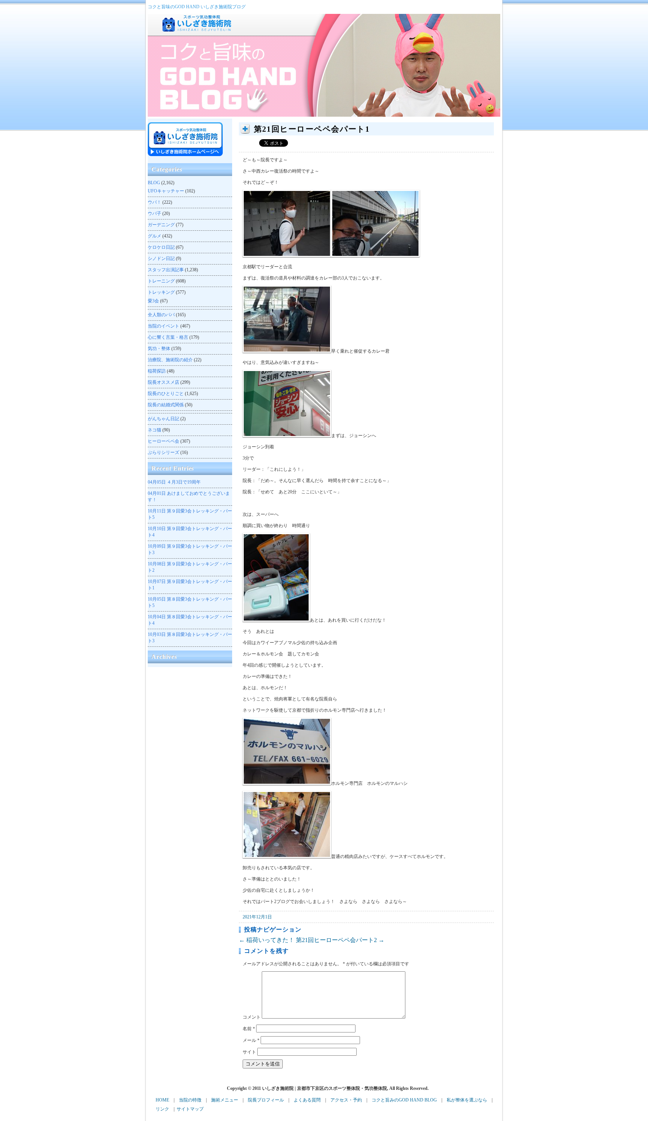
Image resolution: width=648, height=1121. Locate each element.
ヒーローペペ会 (163, 441)
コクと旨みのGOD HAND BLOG (404, 1100)
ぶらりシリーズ (163, 452)
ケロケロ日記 (161, 247)
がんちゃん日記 (163, 418)
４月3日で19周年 (174, 482)
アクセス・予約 (346, 1100)
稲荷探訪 (157, 371)
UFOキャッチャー (166, 191)
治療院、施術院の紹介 (170, 359)
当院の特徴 (190, 1100)
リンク (162, 1109)
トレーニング (161, 281)
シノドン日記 (161, 258)
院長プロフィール (266, 1100)
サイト (249, 1052)
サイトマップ (190, 1109)
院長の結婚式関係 (166, 404)
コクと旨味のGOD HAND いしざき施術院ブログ (197, 6)
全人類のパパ (161, 314)
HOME (162, 1100)
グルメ (154, 236)
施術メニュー (224, 1100)
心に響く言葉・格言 (168, 337)
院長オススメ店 (163, 382)
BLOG (154, 182)
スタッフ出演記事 (166, 269)
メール (251, 1040)
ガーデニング (161, 224)
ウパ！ (154, 202)
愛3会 (153, 301)
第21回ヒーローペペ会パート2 (340, 940)
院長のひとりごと (166, 393)
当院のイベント (163, 326)
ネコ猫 (154, 430)
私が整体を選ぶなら (467, 1100)
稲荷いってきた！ (266, 940)
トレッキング (161, 292)
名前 (249, 1028)
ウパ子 (154, 213)
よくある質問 (307, 1100)
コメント (252, 1017)
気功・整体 (159, 348)
